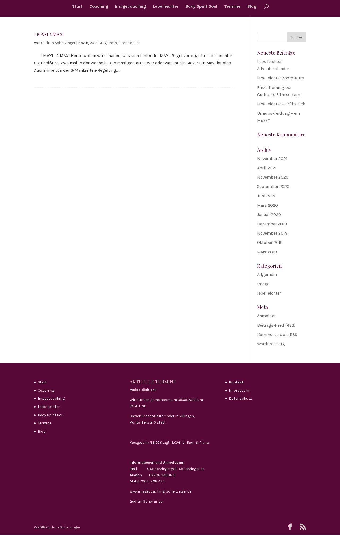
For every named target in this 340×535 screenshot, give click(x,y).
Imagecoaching (130, 7)
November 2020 (272, 177)
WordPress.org (271, 343)
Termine (232, 7)
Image (263, 283)
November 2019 (272, 233)
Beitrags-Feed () (276, 325)
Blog (251, 7)
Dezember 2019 (272, 223)
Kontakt (236, 382)
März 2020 (267, 205)
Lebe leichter (165, 7)
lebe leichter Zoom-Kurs (280, 77)
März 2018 (267, 251)
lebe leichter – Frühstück (281, 103)
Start (77, 7)
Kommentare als (277, 334)
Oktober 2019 (270, 242)
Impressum (239, 390)
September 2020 (273, 186)
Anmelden (267, 315)
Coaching (98, 7)
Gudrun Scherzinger (58, 43)
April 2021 (267, 167)
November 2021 (272, 158)
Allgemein (108, 43)
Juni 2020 (267, 195)
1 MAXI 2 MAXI (49, 34)
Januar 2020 (269, 214)
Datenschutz (240, 398)
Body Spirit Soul (201, 7)
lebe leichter (129, 43)
